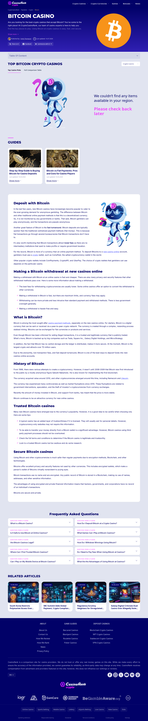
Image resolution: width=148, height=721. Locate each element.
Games (115, 3)
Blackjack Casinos (70, 634)
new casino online (111, 252)
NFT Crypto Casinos (101, 634)
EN (10, 675)
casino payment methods (59, 323)
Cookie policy (110, 718)
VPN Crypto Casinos (101, 642)
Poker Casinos (70, 642)
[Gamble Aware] (102, 698)
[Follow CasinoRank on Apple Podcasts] (137, 675)
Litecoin (124, 378)
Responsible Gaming (47, 718)
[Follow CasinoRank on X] (121, 675)
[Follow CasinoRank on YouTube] (126, 675)
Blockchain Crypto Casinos (101, 630)
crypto (35, 255)
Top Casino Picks (14, 70)
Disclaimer (68, 718)
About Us (43, 630)
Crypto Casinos (79, 3)
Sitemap (127, 718)
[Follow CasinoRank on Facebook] (110, 675)
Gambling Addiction (24, 718)
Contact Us (43, 634)
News (137, 3)
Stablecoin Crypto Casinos (101, 638)
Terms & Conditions (88, 718)
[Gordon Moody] (70, 698)
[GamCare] (50, 698)
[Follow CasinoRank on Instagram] (115, 675)
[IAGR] (21, 698)
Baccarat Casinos (70, 630)
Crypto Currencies (99, 3)
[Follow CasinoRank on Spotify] (132, 675)
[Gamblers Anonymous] (33, 698)
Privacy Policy (43, 651)
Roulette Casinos (70, 638)
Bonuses (126, 3)
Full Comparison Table (32, 70)
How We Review (43, 638)
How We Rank (43, 642)
